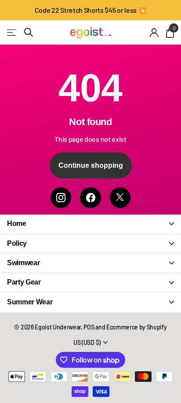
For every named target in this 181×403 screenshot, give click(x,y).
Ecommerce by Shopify (136, 327)
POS (88, 327)
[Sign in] (154, 32)
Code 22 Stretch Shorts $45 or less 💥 (90, 10)
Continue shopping (90, 165)
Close (90, 223)
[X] (120, 197)
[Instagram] (61, 197)
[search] (28, 32)
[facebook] (90, 197)
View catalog (12, 32)
